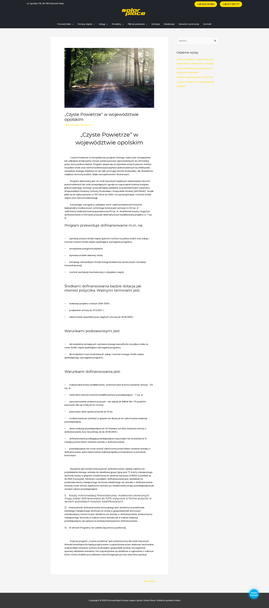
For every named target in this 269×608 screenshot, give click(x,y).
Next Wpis (150, 581)
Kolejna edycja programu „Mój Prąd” (195, 77)
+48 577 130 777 (231, 4)
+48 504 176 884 (205, 4)
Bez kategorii (72, 124)
